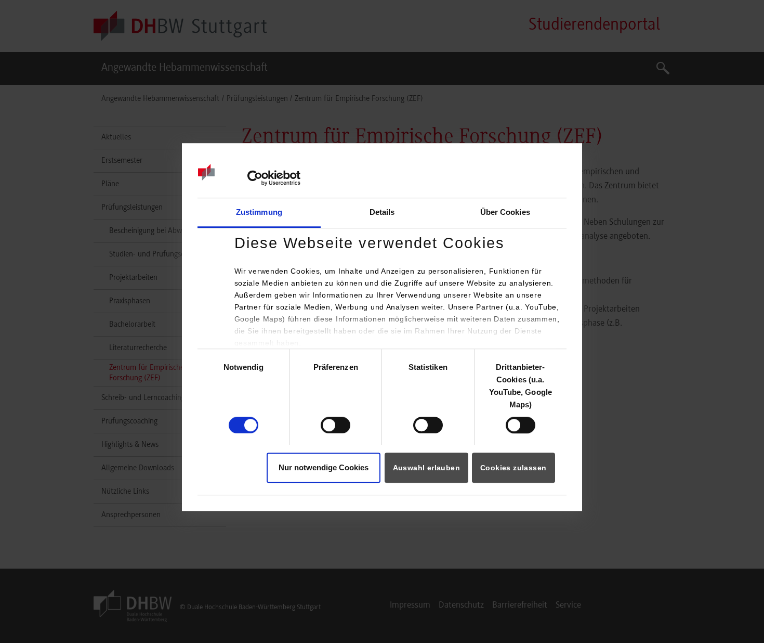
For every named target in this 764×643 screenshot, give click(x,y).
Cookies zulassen (513, 468)
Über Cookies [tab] (505, 212)
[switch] (335, 425)
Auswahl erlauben (426, 468)
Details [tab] (382, 212)
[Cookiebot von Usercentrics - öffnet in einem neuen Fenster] (254, 178)
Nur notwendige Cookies (323, 468)
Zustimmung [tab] (259, 212)
